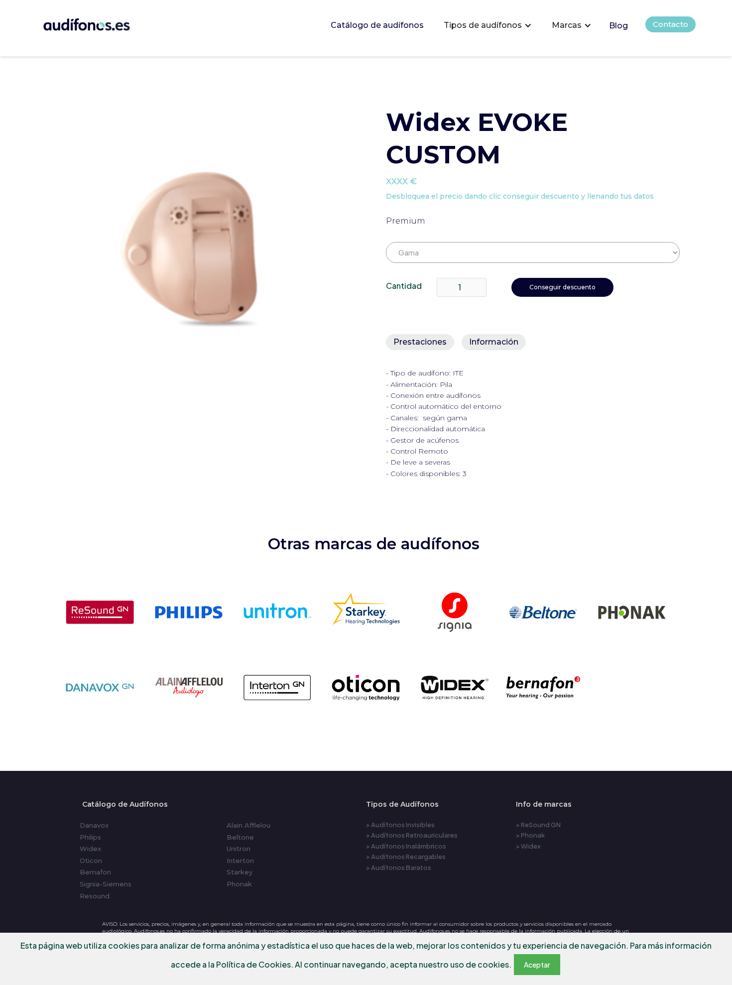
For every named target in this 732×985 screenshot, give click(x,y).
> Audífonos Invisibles (400, 825)
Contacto (670, 24)
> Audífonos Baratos (398, 867)
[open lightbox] (207, 245)
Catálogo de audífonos (377, 25)
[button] (488, 25)
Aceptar (537, 964)
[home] (100, 22)
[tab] (420, 342)
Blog (618, 25)
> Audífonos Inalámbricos (406, 846)
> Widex (528, 846)
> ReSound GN (538, 825)
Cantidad (404, 285)
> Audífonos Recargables (406, 857)
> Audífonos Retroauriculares (412, 835)
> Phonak (530, 835)
